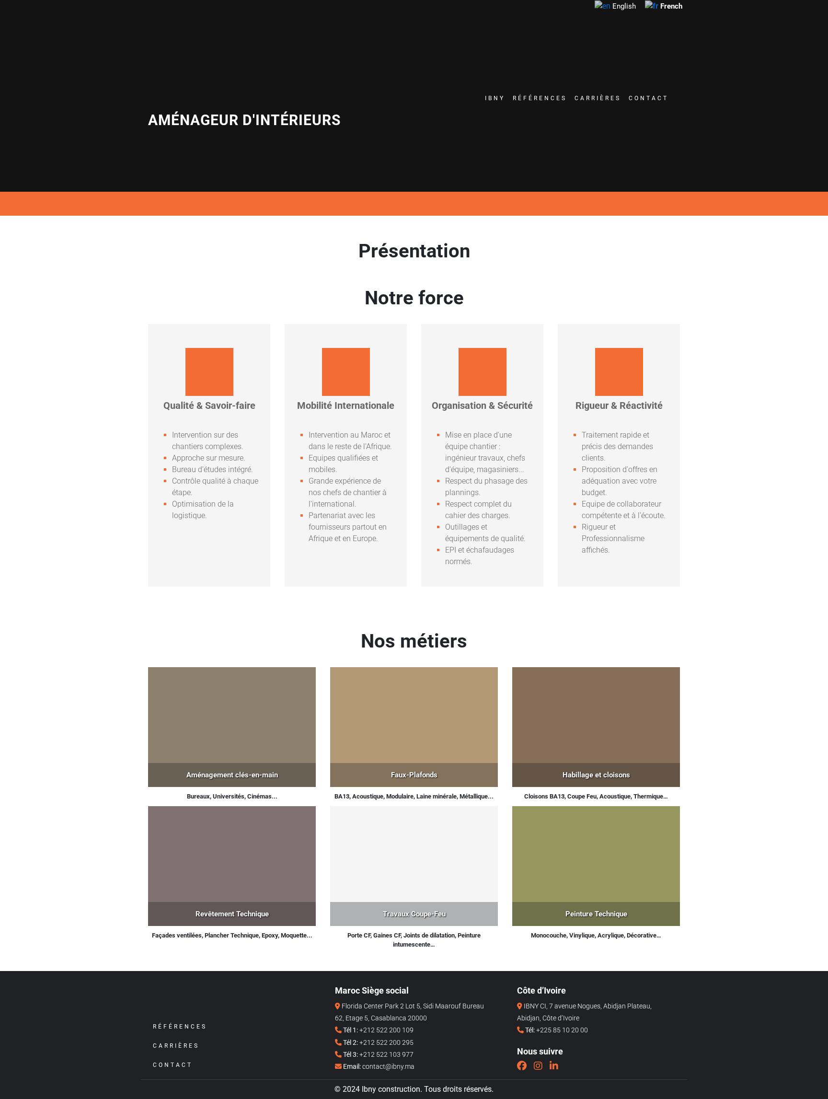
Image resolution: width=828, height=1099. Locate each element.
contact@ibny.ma (388, 1066)
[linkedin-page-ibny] (554, 1066)
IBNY (495, 98)
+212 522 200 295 (386, 1042)
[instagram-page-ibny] (538, 1066)
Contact (648, 98)
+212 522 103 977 (386, 1054)
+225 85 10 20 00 (562, 1030)
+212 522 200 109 (386, 1030)
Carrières (598, 98)
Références (540, 98)
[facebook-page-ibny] (522, 1066)
